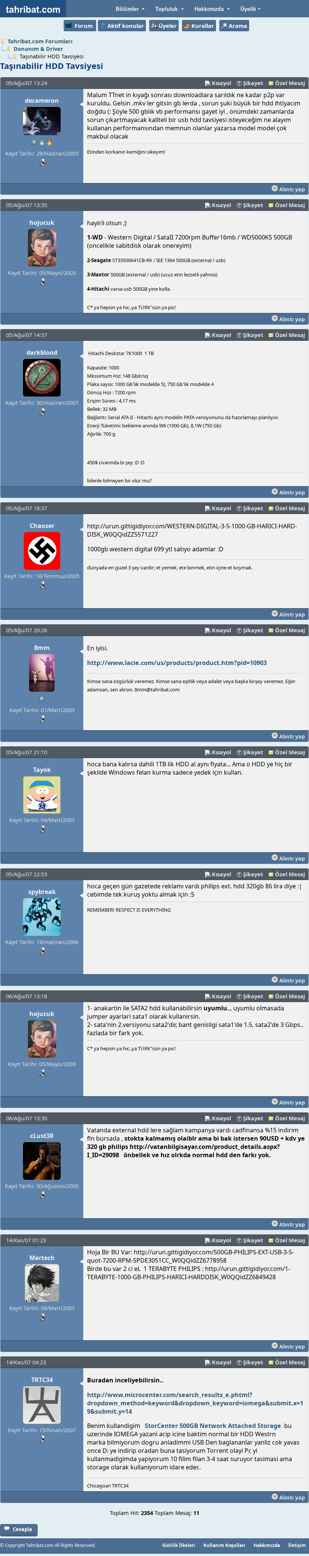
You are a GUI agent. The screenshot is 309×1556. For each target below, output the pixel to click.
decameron (42, 100)
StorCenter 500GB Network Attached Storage (213, 1426)
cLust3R (42, 1136)
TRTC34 (42, 1380)
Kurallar (202, 25)
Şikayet (253, 83)
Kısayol (221, 83)
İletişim (297, 1545)
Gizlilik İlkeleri (178, 1545)
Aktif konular (125, 25)
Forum (83, 25)
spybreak (42, 892)
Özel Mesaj (290, 83)
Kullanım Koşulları (224, 1545)
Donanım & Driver (38, 48)
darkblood (41, 352)
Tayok (42, 770)
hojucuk (41, 222)
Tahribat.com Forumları (40, 41)
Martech (42, 1258)
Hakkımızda (267, 1545)
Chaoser (42, 526)
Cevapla (22, 1529)
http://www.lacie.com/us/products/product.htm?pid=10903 (177, 663)
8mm (42, 648)
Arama (238, 25)
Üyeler (168, 25)
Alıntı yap (291, 189)
